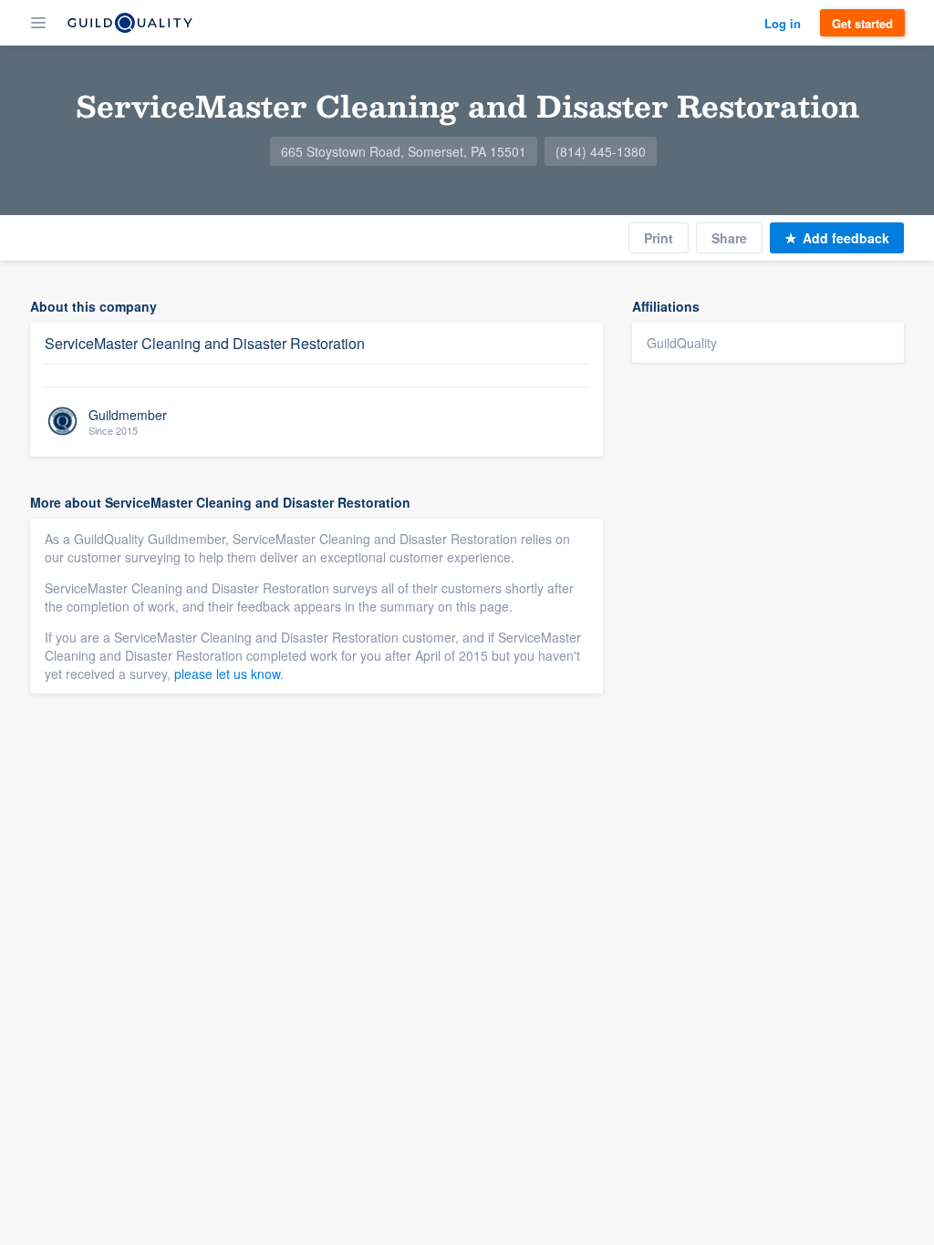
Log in (782, 23)
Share (729, 238)
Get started (862, 23)
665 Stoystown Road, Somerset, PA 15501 (403, 151)
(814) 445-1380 (600, 151)
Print (658, 238)
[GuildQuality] (130, 23)
